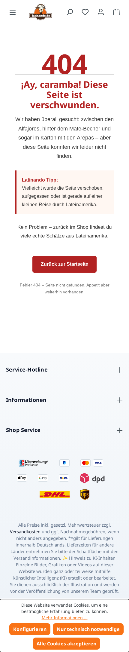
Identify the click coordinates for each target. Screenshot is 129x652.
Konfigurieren (29, 629)
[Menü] (12, 12)
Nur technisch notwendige (88, 629)
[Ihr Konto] (100, 12)
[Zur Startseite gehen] (41, 12)
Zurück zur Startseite (64, 264)
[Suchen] (69, 12)
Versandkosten (25, 531)
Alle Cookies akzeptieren (66, 643)
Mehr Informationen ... (65, 617)
